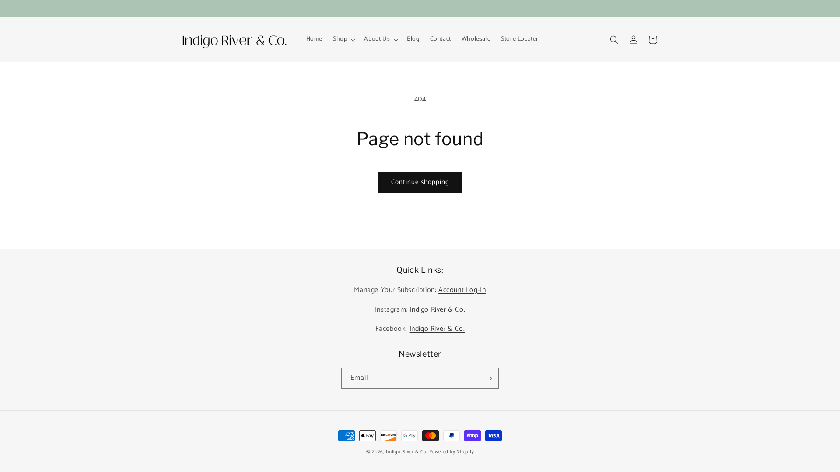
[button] (343, 39)
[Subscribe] (488, 378)
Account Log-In (462, 290)
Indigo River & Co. (437, 310)
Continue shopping (420, 182)
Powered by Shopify (451, 452)
